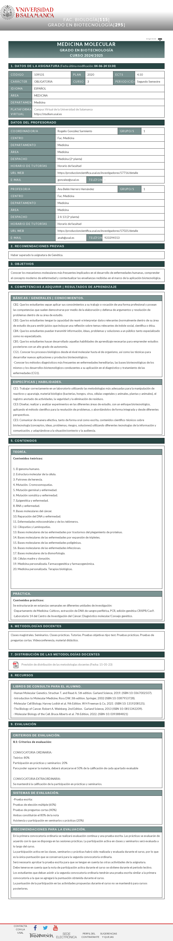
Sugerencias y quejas (107, 935)
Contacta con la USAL (20, 928)
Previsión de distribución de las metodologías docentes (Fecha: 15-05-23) (67, 664)
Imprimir (151, 38)
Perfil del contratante (89, 935)
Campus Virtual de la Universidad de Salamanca (63, 109)
